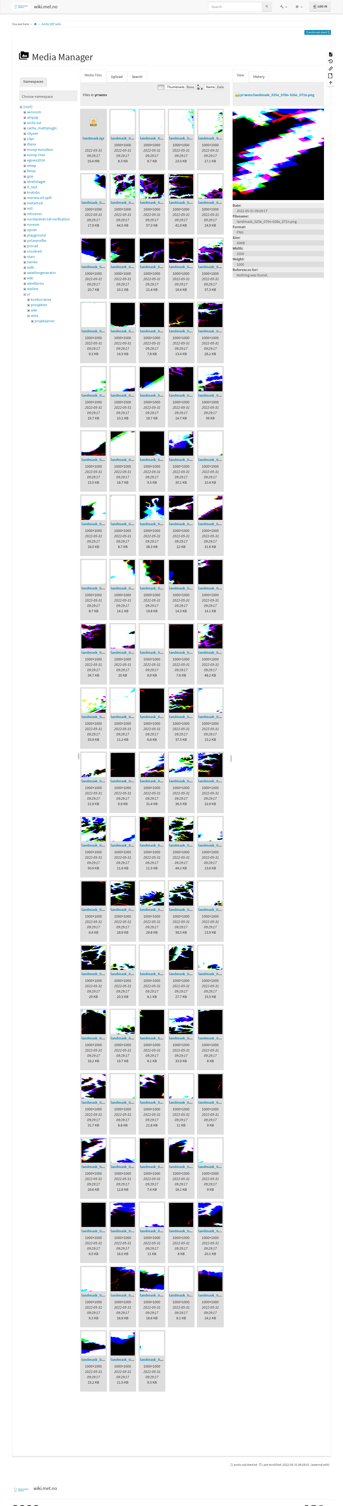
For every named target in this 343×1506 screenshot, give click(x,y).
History (259, 76)
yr (28, 294)
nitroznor (34, 213)
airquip (32, 117)
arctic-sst (34, 122)
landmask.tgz (93, 138)
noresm (33, 224)
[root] (27, 106)
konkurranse (41, 299)
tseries (32, 262)
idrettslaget (36, 181)
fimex (31, 170)
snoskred (34, 251)
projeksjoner (45, 320)
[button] (283, 6)
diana (31, 144)
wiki (30, 278)
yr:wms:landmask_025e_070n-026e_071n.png (277, 94)
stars (31, 256)
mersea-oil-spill (39, 197)
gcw (30, 176)
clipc (30, 138)
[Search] (267, 7)
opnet (32, 229)
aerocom (34, 112)
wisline (32, 288)
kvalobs (33, 192)
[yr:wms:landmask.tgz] (93, 122)
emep (31, 165)
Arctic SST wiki (51, 24)
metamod (35, 203)
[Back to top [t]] (330, 82)
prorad (32, 245)
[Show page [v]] (330, 54)
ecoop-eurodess (40, 149)
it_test (32, 187)
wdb (30, 267)
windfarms (35, 283)
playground (36, 235)
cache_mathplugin (42, 128)
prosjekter (39, 304)
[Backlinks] (330, 68)
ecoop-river (36, 154)
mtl (30, 208)
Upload (117, 76)
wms (34, 315)
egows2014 (36, 160)
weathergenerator (41, 272)
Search (137, 76)
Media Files (93, 75)
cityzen (32, 133)
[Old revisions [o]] (330, 61)
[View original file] (278, 154)
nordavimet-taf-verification (48, 219)
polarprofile (36, 240)
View (240, 75)
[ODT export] (330, 75)
